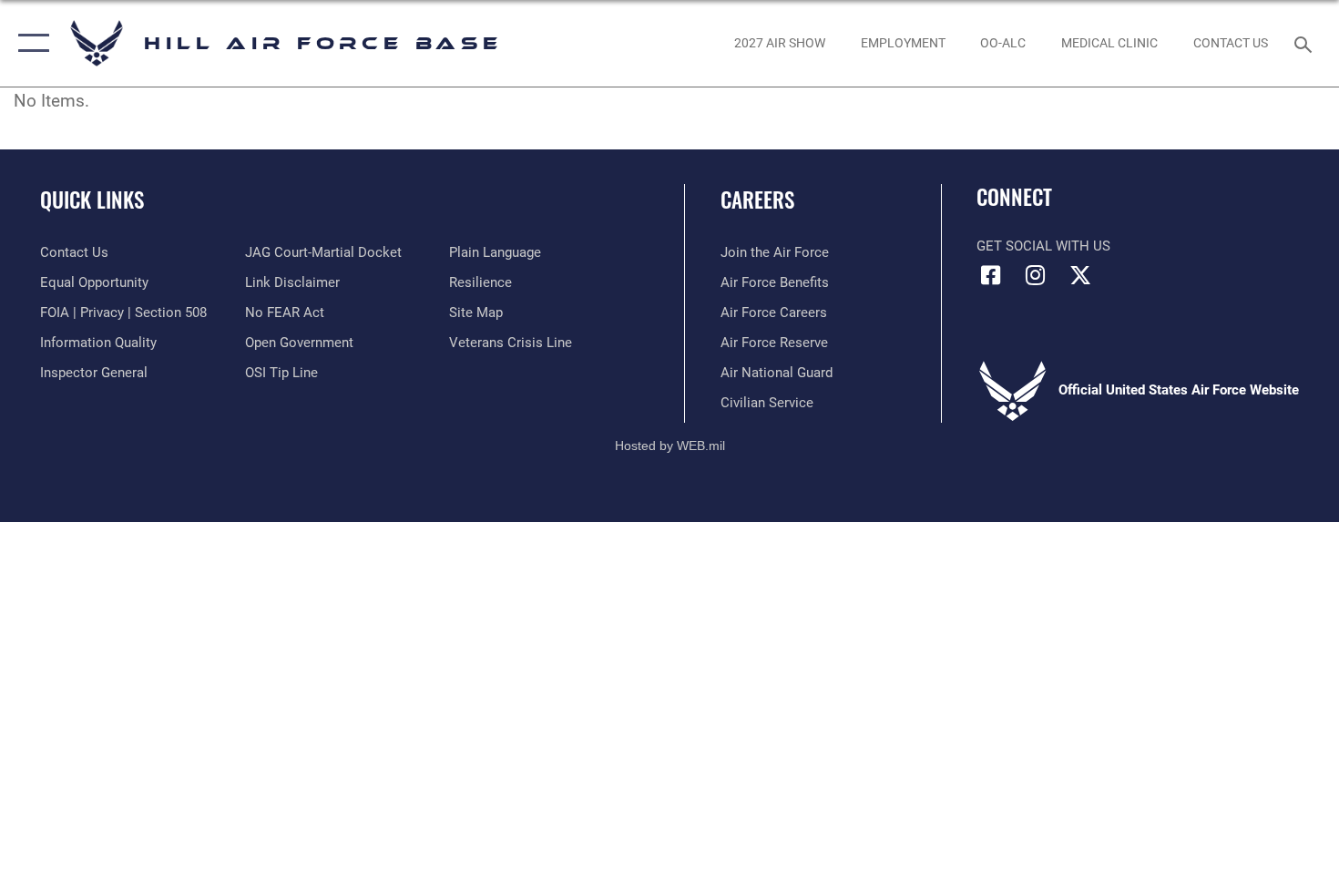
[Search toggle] (1306, 43)
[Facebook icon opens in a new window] (990, 275)
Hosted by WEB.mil (670, 445)
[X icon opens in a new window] (1080, 275)
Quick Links (92, 199)
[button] (29, 43)
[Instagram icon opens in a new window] (1035, 275)
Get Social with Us (1043, 246)
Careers (757, 199)
